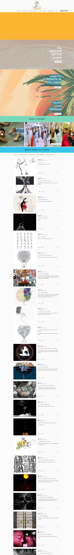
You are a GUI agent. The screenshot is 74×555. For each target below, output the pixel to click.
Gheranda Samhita (50, 154)
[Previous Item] (2, 134)
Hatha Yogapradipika (41, 154)
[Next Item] (72, 134)
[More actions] (58, 159)
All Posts (15, 154)
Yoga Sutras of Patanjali (23, 154)
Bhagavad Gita (32, 154)
